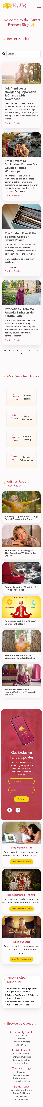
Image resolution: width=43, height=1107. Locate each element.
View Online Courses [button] (21, 959)
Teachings (27, 419)
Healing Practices (21, 1081)
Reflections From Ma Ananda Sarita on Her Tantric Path (20, 312)
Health (27, 399)
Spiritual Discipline (21, 1060)
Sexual (27, 395)
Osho (26, 416)
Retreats (21, 1038)
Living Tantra (21, 1063)
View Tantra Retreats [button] (21, 908)
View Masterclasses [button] (21, 861)
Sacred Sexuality (21, 1054)
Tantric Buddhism (21, 1093)
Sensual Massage (21, 1075)
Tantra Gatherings (20, 1041)
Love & (26, 457)
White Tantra (21, 1099)
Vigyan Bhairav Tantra (21, 1090)
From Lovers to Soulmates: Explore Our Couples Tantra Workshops (21, 166)
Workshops (21, 1035)
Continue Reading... (13, 123)
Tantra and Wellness (20, 1057)
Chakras (21, 1072)
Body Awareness (20, 1078)
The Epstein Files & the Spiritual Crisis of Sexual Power (20, 237)
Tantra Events (20, 1045)
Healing (27, 439)
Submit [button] (21, 799)
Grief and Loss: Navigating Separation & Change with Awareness (20, 94)
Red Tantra (21, 1096)
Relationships (26, 460)
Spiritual (27, 436)
